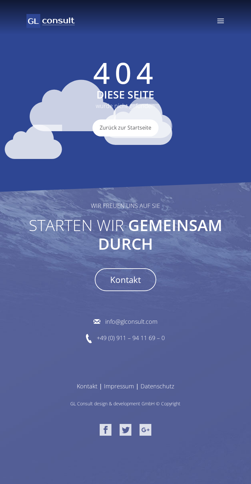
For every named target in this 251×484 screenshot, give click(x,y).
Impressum (119, 386)
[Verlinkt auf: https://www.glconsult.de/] (50, 21)
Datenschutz (157, 386)
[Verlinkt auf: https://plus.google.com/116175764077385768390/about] (145, 431)
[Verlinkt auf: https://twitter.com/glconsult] (125, 431)
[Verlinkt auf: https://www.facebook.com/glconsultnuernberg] (105, 431)
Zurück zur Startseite (125, 127)
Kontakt (125, 280)
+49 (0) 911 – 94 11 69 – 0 (131, 338)
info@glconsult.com (131, 321)
